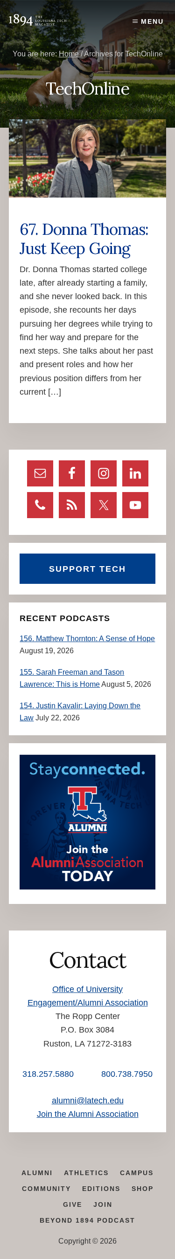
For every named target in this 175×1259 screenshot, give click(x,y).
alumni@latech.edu (88, 1100)
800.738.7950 (127, 1074)
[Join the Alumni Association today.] (87, 887)
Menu (152, 21)
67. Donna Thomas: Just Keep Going (84, 238)
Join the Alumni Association (88, 1114)
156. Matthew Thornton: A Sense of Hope (87, 639)
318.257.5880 (48, 1074)
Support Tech (87, 569)
